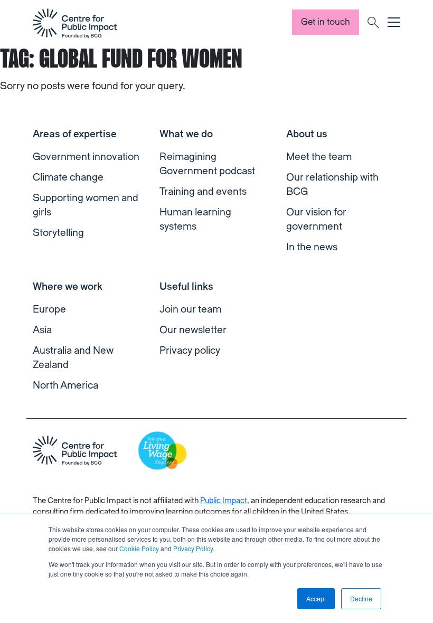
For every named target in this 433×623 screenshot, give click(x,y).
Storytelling (58, 233)
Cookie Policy (139, 548)
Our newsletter (193, 330)
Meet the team (319, 157)
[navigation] (75, 23)
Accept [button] (316, 598)
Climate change (68, 177)
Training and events (203, 191)
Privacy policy (189, 350)
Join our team (190, 309)
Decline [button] (361, 598)
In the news (311, 247)
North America (65, 385)
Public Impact (223, 500)
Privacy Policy (193, 548)
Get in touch (325, 22)
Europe (49, 309)
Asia (42, 330)
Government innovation (86, 157)
